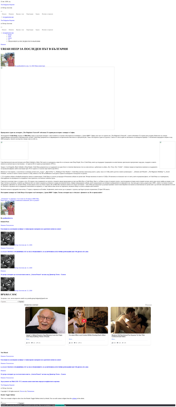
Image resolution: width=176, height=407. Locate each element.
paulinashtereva (8, 218)
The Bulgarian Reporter (7, 4)
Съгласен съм (60, 405)
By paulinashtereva (20, 66)
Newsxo (22, 391)
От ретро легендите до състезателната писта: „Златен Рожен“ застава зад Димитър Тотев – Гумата (33, 274)
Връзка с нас (20, 14)
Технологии (10, 225)
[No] (65, 405)
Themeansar (30, 391)
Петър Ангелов (19, 245)
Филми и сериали (47, 14)
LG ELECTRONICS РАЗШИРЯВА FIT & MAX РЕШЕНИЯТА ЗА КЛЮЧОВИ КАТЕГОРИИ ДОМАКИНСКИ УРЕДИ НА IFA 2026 (44, 251)
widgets (74, 398)
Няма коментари (40, 66)
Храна (38, 14)
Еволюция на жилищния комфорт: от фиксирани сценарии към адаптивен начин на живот (31, 229)
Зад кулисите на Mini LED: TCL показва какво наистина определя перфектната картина (30, 381)
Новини (11, 14)
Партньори (29, 14)
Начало (4, 14)
